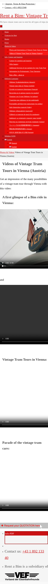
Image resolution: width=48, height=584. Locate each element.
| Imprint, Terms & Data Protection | (20, 4)
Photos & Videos (7, 152)
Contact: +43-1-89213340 (15, 7)
